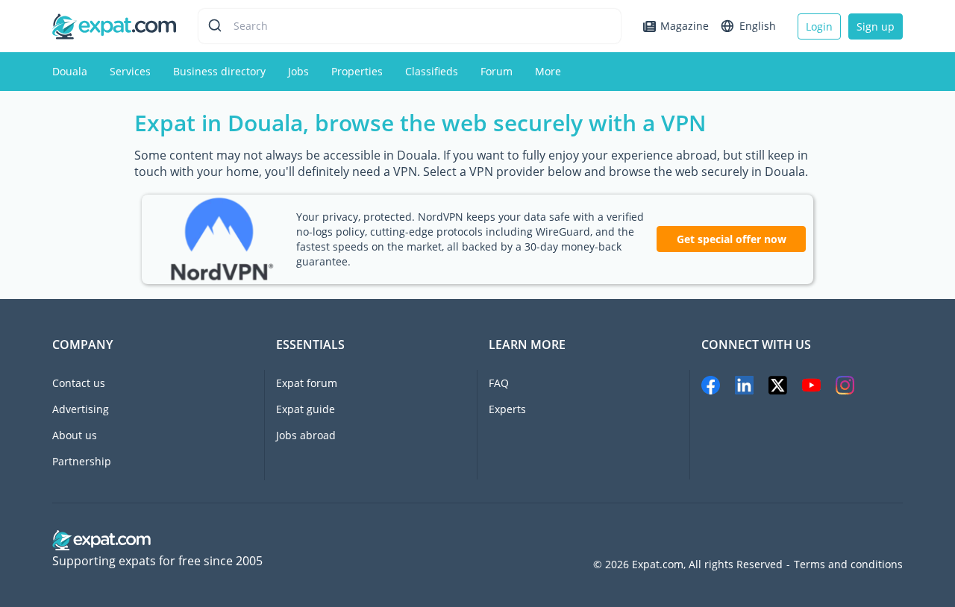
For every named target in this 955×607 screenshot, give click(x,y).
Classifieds (431, 71)
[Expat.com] (114, 25)
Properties (357, 71)
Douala (69, 71)
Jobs (298, 71)
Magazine (684, 26)
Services (130, 71)
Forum (496, 71)
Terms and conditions (848, 564)
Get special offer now (731, 239)
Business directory (219, 71)
